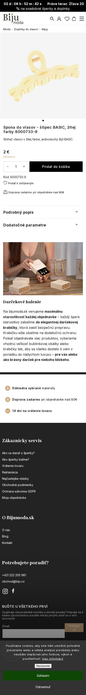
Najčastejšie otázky (15, 478)
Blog (5, 536)
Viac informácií (52, 658)
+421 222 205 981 (14, 575)
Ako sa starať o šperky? (18, 453)
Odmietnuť (43, 687)
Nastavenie (43, 666)
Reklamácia (10, 472)
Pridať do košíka (56, 167)
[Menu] (81, 18)
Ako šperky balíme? (15, 459)
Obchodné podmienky (17, 485)
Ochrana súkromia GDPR (19, 491)
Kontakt (7, 543)
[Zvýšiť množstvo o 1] (24, 166)
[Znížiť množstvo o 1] (8, 166)
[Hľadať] (52, 18)
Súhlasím (43, 676)
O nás (6, 530)
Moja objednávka (14, 497)
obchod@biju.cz (13, 581)
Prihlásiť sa (74, 627)
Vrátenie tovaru (12, 466)
